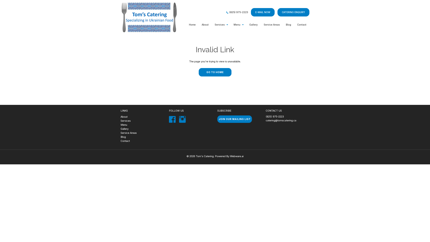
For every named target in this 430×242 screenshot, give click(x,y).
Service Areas (129, 132)
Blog (288, 24)
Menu (237, 24)
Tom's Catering (205, 156)
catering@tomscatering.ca (281, 120)
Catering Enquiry (293, 12)
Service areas (272, 24)
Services (220, 24)
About (205, 24)
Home (192, 24)
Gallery (253, 24)
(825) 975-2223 (238, 12)
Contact (301, 24)
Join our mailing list (235, 119)
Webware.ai (237, 156)
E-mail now (262, 12)
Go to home (215, 72)
